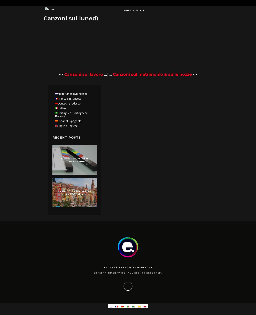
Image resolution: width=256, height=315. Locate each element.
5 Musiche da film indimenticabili (74, 160)
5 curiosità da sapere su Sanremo (75, 192)
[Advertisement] (128, 46)
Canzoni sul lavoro (83, 74)
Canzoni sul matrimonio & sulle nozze (153, 74)
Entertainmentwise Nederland (129, 267)
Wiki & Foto (134, 10)
